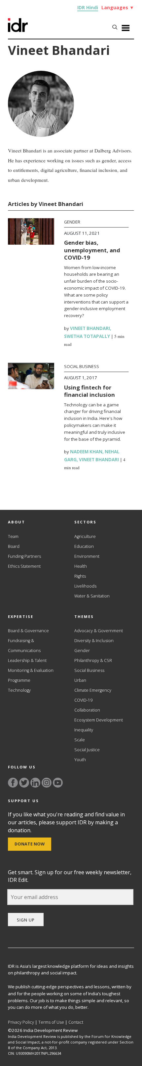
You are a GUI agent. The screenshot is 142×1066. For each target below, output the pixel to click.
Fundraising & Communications (24, 645)
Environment (86, 556)
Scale (79, 740)
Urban (80, 680)
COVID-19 (83, 700)
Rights (80, 576)
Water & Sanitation (92, 596)
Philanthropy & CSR (93, 660)
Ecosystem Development (98, 720)
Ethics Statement (24, 566)
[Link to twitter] (24, 783)
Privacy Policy (21, 1022)
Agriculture (85, 536)
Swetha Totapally (87, 336)
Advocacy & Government (98, 631)
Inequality (83, 730)
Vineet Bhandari (90, 328)
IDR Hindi (87, 7)
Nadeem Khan (86, 452)
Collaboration (87, 710)
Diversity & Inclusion (94, 640)
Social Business (81, 366)
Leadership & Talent (27, 660)
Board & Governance (28, 631)
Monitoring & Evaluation (30, 670)
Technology (19, 690)
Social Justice (87, 750)
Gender (72, 222)
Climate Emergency (92, 690)
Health (80, 566)
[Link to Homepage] (18, 30)
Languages (117, 7)
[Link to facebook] (13, 783)
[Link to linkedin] (35, 783)
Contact (75, 1022)
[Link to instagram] (47, 783)
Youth (80, 759)
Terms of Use (51, 1022)
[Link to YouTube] (58, 783)
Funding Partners (24, 556)
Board (13, 546)
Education (84, 546)
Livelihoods (85, 586)
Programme (19, 680)
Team (13, 536)
